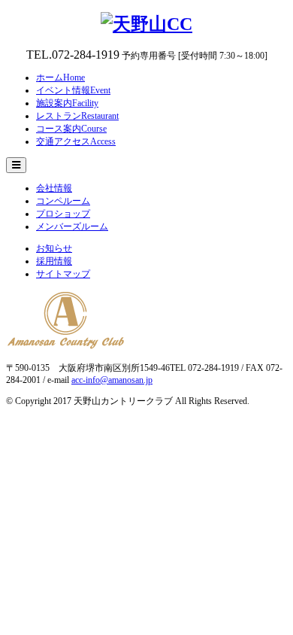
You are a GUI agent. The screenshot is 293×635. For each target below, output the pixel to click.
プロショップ (63, 213)
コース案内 (71, 128)
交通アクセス (76, 141)
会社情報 (54, 188)
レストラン (77, 116)
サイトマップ (63, 274)
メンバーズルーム (72, 226)
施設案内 (67, 103)
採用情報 (54, 261)
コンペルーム (63, 201)
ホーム (60, 77)
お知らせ (54, 248)
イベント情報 (73, 90)
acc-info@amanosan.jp (112, 380)
